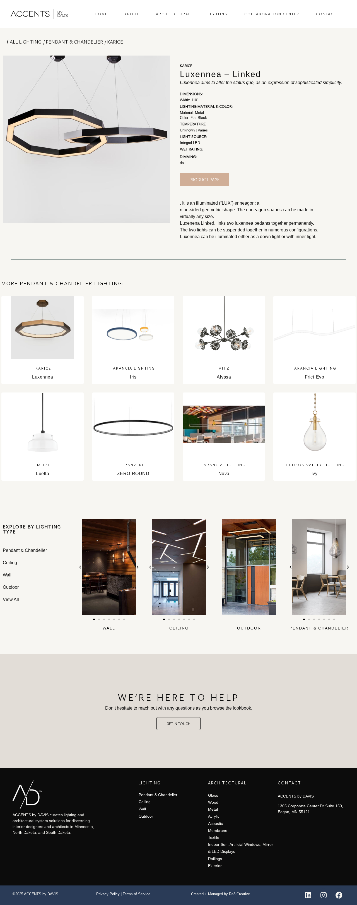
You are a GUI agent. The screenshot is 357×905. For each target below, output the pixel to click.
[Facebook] (339, 895)
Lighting (218, 13)
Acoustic (215, 823)
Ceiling (179, 628)
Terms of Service (136, 894)
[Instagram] (324, 895)
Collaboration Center (271, 13)
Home (101, 13)
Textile (213, 837)
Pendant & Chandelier (74, 41)
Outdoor (249, 628)
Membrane (217, 830)
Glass (213, 795)
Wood (213, 802)
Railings (215, 858)
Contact (326, 13)
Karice (115, 41)
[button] (80, 567)
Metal (213, 809)
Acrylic (213, 816)
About (131, 13)
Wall (109, 628)
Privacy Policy (108, 894)
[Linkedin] (308, 895)
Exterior (215, 865)
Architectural (173, 13)
